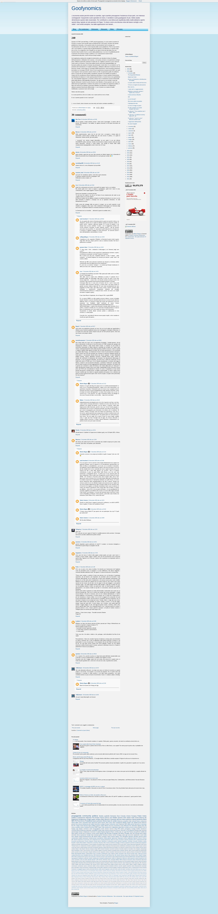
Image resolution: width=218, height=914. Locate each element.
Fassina (86, 841)
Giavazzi (140, 838)
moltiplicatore (86, 832)
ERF (79, 873)
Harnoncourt (80, 875)
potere (73, 851)
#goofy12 (103, 832)
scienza (125, 838)
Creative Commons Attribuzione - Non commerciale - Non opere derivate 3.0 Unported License (135, 237)
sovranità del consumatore (112, 887)
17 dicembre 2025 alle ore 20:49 (92, 400)
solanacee (105, 887)
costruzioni (89, 865)
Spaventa (137, 862)
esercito (120, 865)
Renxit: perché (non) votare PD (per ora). (83, 757)
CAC (142, 870)
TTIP (120, 836)
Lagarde (73, 862)
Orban (140, 876)
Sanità (122, 828)
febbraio (130, 146)
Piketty (110, 855)
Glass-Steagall (143, 873)
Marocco (144, 875)
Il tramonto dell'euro (116, 819)
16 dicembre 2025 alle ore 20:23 (88, 132)
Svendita (121, 848)
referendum (134, 825)
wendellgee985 (79, 163)
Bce (72, 825)
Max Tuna (78, 119)
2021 (128, 157)
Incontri (122, 844)
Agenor (86, 870)
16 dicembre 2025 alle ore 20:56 (88, 152)
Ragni (130, 878)
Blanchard (144, 859)
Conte (109, 853)
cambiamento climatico (85, 845)
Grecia (107, 817)
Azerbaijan (113, 859)
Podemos (116, 862)
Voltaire (84, 881)
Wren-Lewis (102, 881)
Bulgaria (86, 844)
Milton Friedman (102, 876)
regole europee (96, 819)
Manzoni (141, 875)
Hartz (140, 861)
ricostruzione (141, 886)
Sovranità (135, 841)
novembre (131, 126)
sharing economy (94, 887)
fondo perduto (82, 884)
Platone (112, 862)
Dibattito (125, 822)
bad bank (123, 881)
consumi (103, 856)
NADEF (121, 876)
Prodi (113, 855)
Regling (140, 878)
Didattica (95, 844)
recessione (130, 835)
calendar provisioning (140, 881)
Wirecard (98, 881)
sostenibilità (94, 830)
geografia (114, 850)
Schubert (102, 848)
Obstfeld (133, 876)
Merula (84, 876)
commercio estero (87, 828)
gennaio (130, 148)
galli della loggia (89, 884)
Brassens (133, 870)
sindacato (126, 839)
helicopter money (78, 867)
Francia (102, 817)
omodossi (119, 867)
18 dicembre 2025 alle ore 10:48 (96, 460)
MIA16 (95, 836)
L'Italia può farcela (142, 853)
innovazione (85, 867)
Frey (124, 873)
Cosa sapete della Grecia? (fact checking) (90, 744)
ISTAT (118, 844)
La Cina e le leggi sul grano (134, 105)
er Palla (103, 845)
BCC (140, 851)
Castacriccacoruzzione (110, 830)
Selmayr (99, 879)
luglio (129, 135)
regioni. (130, 886)
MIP (72, 839)
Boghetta (79, 853)
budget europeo (114, 864)
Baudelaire (138, 859)
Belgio (73, 853)
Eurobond (103, 873)
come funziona (86, 850)
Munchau (91, 855)
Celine (91, 872)
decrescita (137, 824)
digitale (100, 850)
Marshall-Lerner (79, 855)
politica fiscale (78, 833)
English (129, 822)
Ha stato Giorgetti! (132, 123)
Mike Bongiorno (95, 876)
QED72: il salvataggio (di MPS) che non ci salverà (92, 786)
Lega (77, 828)
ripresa (134, 819)
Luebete (78, 621)
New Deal (125, 876)
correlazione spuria (82, 865)
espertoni (129, 865)
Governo (144, 838)
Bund (140, 870)
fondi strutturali (95, 835)
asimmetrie (85, 822)
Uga (140, 830)
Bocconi (75, 844)
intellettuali (122, 845)
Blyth (119, 870)
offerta (105, 838)
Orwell (143, 876)
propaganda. (116, 886)
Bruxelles (109, 833)
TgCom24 (135, 879)
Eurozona (91, 827)
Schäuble (107, 848)
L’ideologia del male (133, 103)
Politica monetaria (102, 836)
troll (145, 858)
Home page (96, 727)
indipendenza (143, 856)
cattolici (131, 864)
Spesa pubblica (92, 825)
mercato (107, 828)
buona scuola (122, 864)
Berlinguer (114, 870)
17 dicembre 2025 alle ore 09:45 (93, 340)
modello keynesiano (83, 838)
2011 (128, 178)
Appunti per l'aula (132, 77)
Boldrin (83, 853)
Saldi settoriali (132, 821)
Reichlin (120, 862)
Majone (83, 848)
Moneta (137, 830)
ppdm (105, 886)
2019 (128, 161)
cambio (127, 864)
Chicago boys (105, 872)
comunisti (98, 856)
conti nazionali (108, 856)
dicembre (130, 73)
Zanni (109, 881)
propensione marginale (124, 886)
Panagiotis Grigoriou (100, 862)
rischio (145, 886)
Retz (143, 878)
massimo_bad (79, 172)
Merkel (122, 833)
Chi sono (120, 29)
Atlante (105, 847)
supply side (124, 887)
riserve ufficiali (135, 845)
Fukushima (127, 873)
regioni (86, 851)
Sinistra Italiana (115, 836)
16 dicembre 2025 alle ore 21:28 (92, 163)
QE (145, 825)
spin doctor (77, 847)
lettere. (116, 884)
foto (130, 825)
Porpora (105, 878)
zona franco (135, 869)
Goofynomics (86, 8)
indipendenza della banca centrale (120, 827)
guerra (99, 822)
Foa (123, 861)
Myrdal (118, 876)
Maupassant (76, 876)
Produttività (88, 821)
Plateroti (101, 878)
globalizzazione (138, 822)
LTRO (110, 875)
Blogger (116, 903)
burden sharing (132, 881)
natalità (94, 858)
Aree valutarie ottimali (77, 836)
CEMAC (144, 870)
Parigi (96, 848)
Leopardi (74, 855)
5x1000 (81, 870)
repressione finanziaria (117, 838)
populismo (127, 842)
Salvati (89, 879)
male (130, 884)
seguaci (84, 869)
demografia (125, 836)
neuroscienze (143, 884)
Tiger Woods (143, 879)
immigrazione (82, 819)
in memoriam (143, 824)
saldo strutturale (80, 887)
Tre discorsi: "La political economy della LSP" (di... (136, 115)
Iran (107, 875)
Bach (108, 847)
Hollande (115, 844)
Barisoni (97, 870)
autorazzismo (108, 827)
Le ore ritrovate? (132, 99)
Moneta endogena (90, 848)
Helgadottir (85, 875)
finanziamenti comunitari (140, 865)
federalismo (107, 839)
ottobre (130, 128)
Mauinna (78, 439)
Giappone (91, 841)
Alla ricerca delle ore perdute (135, 101)
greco (73, 867)
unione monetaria (85, 827)
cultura (113, 856)
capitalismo (94, 845)
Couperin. (126, 872)
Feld (112, 861)
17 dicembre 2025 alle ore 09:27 (87, 326)
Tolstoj (73, 864)
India (97, 875)
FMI (119, 833)
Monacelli (86, 862)
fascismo (111, 825)
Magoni (133, 875)
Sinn (105, 879)
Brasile (77, 861)
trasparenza (141, 858)
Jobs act (121, 832)
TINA (126, 879)
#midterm (140, 827)
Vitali (82, 881)
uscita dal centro (114, 869)
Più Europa (95, 817)
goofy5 (104, 884)
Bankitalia (144, 851)
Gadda (106, 844)
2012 (128, 176)
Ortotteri (114, 817)
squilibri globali (83, 847)
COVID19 (74, 830)
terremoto (92, 869)
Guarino (136, 861)
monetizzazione (92, 838)
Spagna (81, 828)
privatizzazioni (138, 842)
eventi (102, 828)
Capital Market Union (91, 853)
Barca (134, 859)
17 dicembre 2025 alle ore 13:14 (98, 451)
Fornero (117, 873)
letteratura (105, 835)
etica (124, 856)
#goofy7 (94, 859)
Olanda (75, 839)
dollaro (144, 833)
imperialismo (108, 884)
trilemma (135, 887)
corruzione (143, 830)
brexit (89, 822)
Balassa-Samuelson (128, 859)
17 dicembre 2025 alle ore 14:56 (89, 542)
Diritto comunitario (119, 853)
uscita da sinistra (133, 827)
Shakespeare (128, 862)
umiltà (100, 869)
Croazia (90, 844)
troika (115, 828)
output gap (124, 835)
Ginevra (138, 873)
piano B (118, 839)
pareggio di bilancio (120, 842)
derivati (107, 865)
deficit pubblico (83, 842)
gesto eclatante (120, 850)
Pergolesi (87, 878)
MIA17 (125, 844)
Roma (145, 844)
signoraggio (100, 887)
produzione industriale (85, 830)
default (116, 856)
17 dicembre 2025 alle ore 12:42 (95, 247)
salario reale (130, 817)
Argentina (100, 847)
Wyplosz (106, 881)
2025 (128, 71)
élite (78, 889)
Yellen (75, 856)
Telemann (144, 862)
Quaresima (121, 878)
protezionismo (135, 867)
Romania (81, 879)
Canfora (85, 872)
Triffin (76, 881)
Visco (134, 848)
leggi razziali (97, 867)
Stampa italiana (124, 855)
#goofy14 (108, 832)
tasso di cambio (112, 821)
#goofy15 (144, 869)
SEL (116, 855)
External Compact (124, 847)
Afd (72, 844)
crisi (111, 817)
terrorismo (124, 851)
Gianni (144, 847)
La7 (112, 875)
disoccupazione (127, 819)
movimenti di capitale (95, 832)
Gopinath (73, 875)
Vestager (144, 855)
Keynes (103, 822)
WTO (73, 856)
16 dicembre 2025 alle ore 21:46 (91, 172)
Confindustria (104, 853)
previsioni (132, 842)
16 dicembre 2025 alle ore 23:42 (86, 185)
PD (76, 821)
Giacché (129, 853)
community (79, 109)
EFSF (77, 873)
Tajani (129, 879)
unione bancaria (84, 825)
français (81, 832)
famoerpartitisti (129, 856)
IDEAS (92, 875)
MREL (131, 875)
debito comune (96, 865)
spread (137, 858)
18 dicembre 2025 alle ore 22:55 (98, 683)
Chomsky (110, 872)
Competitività (119, 822)
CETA (134, 839)
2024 (128, 150)
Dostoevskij (104, 861)
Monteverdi (111, 876)
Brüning (136, 870)
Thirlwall (73, 845)
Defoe (141, 872)
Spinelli (118, 855)
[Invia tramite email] (97, 108)
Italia (102, 819)
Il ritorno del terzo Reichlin (134, 94)
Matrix (73, 876)
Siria (107, 879)
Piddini (139, 816)
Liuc (77, 185)
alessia (77, 152)
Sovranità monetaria (114, 848)
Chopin (113, 872)
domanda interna (76, 835)
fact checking (101, 839)
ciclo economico (92, 856)
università (90, 847)
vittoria (142, 887)
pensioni (99, 821)
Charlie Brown (99, 872)
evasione (77, 884)
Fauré (106, 873)
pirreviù (73, 824)
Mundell (90, 862)
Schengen (130, 841)
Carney (88, 872)
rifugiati (90, 851)
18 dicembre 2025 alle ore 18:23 (96, 500)
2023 (128, 153)
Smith (133, 862)
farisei (133, 865)
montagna (119, 835)
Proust (108, 878)
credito (77, 842)
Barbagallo (93, 870)
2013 (128, 174)
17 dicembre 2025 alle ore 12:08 (88, 439)
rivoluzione (74, 869)
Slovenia (114, 879)
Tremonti (73, 881)
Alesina (100, 859)
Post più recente (76, 727)
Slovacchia (110, 879)
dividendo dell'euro (113, 865)
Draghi (89, 819)
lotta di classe (106, 842)
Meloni (128, 844)
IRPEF (95, 875)
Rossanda (86, 879)
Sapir (124, 862)
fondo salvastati (136, 856)
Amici (109, 859)
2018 (128, 163)
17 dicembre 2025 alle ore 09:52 (96, 219)
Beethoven (109, 870)
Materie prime (141, 825)
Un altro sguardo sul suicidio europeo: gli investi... (135, 108)
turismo (96, 869)
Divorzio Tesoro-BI (120, 830)
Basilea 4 (101, 870)
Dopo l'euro (99, 861)
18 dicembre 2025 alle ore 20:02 (98, 509)
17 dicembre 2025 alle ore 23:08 (88, 621)
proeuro (112, 886)
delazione (102, 865)
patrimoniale (143, 850)
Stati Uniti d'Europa (134, 833)
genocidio (95, 884)
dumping (121, 856)
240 (129, 97)
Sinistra (101, 816)
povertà (76, 851)
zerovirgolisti (95, 847)
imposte (126, 850)
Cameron (78, 872)
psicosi (141, 867)
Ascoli (89, 870)
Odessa (137, 876)
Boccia (122, 870)
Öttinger (82, 761)
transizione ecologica (100, 824)
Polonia (131, 832)
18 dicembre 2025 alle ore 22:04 (91, 668)
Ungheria (126, 848)
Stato (129, 855)
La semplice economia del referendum (89, 769)
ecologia (133, 828)
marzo (130, 143)
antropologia (143, 848)
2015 (128, 170)
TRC (140, 862)
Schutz (96, 879)
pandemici (112, 842)
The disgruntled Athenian (134, 75)
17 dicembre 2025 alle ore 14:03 (90, 271)
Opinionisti (98, 855)
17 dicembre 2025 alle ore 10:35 (96, 237)
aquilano (78, 653)
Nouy (128, 876)
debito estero (78, 822)
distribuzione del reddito (88, 824)
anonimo (78, 542)
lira (115, 839)
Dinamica (93, 861)
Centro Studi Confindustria (85, 861)
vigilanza (129, 851)
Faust (109, 873)
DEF (145, 839)
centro (81, 850)
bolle (109, 864)
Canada (81, 872)
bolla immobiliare (76, 850)
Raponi (133, 878)
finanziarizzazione (115, 845)
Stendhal (133, 855)
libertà (112, 839)
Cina (77, 824)
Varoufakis (130, 848)
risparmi (122, 839)
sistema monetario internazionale (113, 851)
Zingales (138, 848)
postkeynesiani (107, 858)
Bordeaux (125, 870)
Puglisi (111, 878)
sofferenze (124, 858)
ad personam (86, 839)
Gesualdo (135, 873)
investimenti (117, 825)
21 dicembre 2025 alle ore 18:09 (96, 517)
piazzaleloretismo (100, 886)
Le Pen (127, 830)
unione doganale (106, 869)
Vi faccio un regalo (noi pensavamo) (137, 84)
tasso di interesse (86, 833)
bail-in (141, 833)
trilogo (139, 887)
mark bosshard (84, 219)
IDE (92, 836)
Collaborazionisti (140, 839)
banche (98, 825)
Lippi (128, 875)
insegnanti (91, 867)
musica (94, 821)
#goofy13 (135, 838)
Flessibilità (99, 844)
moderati (133, 884)
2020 (128, 159)
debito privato (130, 824)
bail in (83, 856)
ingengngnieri (75, 858)
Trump (121, 825)
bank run (78, 845)
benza (86, 856)
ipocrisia (112, 884)
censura (80, 824)
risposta (144, 867)
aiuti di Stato (100, 864)
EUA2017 (86, 873)
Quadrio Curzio (116, 878)
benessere (127, 881)
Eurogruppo (115, 833)
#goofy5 (131, 839)
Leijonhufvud (124, 875)
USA (124, 817)
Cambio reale (101, 830)
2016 (128, 168)
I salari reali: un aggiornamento (135, 89)
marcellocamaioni (80, 340)
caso (145, 881)
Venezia (95, 864)
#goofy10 (140, 869)
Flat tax (141, 847)
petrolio (109, 838)
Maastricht (132, 830)
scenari (141, 845)
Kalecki (144, 861)
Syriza (136, 855)
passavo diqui (83, 247)
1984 (97, 859)
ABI (84, 870)
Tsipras (99, 827)
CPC (75, 872)
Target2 (140, 855)
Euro (118, 816)
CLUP (73, 872)
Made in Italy (79, 848)
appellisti (114, 881)
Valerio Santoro (84, 500)
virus (131, 869)
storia (117, 824)
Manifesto (81, 862)
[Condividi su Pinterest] (103, 108)
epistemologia (75, 832)
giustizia (141, 836)
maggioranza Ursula (125, 884)
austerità (106, 816)
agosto (130, 133)
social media (143, 835)
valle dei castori (121, 869)
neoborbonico (128, 845)
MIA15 (77, 862)
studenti (119, 887)
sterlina (88, 869)
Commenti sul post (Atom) (83, 730)
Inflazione (89, 817)
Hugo (136, 853)
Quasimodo (126, 878)
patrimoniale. (125, 867)
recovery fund (82, 851)
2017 (128, 165)
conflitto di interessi (141, 864)
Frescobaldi (127, 861)
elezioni (120, 817)
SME (99, 848)
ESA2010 (82, 873)
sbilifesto (95, 851)
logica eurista (132, 850)
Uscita (137, 817)
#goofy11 (144, 842)
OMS (95, 855)
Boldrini (73, 861)
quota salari (112, 822)
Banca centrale (115, 832)
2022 (128, 155)
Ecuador (95, 873)
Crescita (123, 816)
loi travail (110, 867)
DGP (132, 872)
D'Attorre (113, 853)
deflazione (126, 825)
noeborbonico (85, 886)
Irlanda (95, 841)
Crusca (129, 872)
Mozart (115, 876)
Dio (74, 873)
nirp (81, 886)
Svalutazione (81, 817)
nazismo (111, 828)
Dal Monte (135, 872)
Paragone (107, 862)
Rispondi (78, 127)
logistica (119, 884)
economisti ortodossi (107, 850)
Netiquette (137, 844)
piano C (130, 867)
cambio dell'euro (104, 825)
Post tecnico (81, 821)
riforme (105, 821)
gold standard (100, 884)
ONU (130, 876)
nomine (89, 886)
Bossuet (129, 870)
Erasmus (99, 873)
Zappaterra (78, 553)
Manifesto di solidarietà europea (109, 841)
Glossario (104, 29)
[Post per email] (94, 107)
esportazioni (83, 835)
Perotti (106, 855)
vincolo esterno (95, 833)
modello (90, 858)
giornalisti (136, 836)
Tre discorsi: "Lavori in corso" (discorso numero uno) (135, 119)
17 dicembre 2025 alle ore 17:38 (90, 553)
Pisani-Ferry (97, 878)
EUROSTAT (91, 873)
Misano (107, 876)
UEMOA (79, 881)
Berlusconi (111, 847)
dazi (132, 822)
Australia (137, 851)
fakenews (130, 836)
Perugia (90, 878)
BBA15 (117, 859)
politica (83, 109)
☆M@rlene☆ (79, 668)
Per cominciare (84, 29)
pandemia (140, 819)
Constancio (121, 872)
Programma (80, 839)
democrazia (94, 822)
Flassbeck (120, 861)
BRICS (121, 859)
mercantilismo (136, 832)
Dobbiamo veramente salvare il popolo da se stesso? (135, 92)
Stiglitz (118, 879)
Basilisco (105, 870)
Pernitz (77, 430)
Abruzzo (106, 819)
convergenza (127, 828)
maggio (130, 139)
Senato (138, 821)
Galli (125, 853)
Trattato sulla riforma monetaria (82, 864)
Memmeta (133, 844)
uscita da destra (83, 859)
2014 (128, 172)
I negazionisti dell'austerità (134, 121)
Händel (88, 875)
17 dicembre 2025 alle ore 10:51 (88, 430)
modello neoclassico (141, 828)
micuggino (114, 867)
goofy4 (100, 835)
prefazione (108, 886)
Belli (76, 853)
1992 (105, 833)
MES (73, 821)
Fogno (103, 844)
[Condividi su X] (100, 108)
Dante (138, 872)
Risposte (79, 216)
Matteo (81, 400)
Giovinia (111, 844)
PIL (75, 825)
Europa (107, 824)
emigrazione (95, 839)
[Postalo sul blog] (98, 108)
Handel (132, 853)
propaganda (76, 816)
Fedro (77, 567)
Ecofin (108, 861)
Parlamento (121, 824)
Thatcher (139, 879)
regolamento (137, 835)
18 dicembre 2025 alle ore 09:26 (88, 653)
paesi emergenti (100, 858)
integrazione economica (92, 842)
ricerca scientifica (76, 827)
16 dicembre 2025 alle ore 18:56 (89, 119)
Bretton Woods (80, 844)
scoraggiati (79, 869)
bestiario (105, 864)
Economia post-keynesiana (78, 841)
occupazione (94, 886)
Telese (131, 879)
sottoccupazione (131, 858)
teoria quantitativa (130, 887)
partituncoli (137, 850)
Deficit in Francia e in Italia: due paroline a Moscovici (93, 795)
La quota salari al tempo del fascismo (137, 82)
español (124, 865)
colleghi (135, 864)
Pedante (83, 878)
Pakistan (73, 878)
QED (126, 824)
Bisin (117, 870)
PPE (145, 876)
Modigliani (86, 855)
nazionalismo (100, 838)
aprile (129, 141)
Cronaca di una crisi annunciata (80, 752)
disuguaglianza (96, 828)
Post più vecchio (115, 727)
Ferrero (130, 847)
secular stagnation (101, 851)
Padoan (103, 855)
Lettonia (73, 848)
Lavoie (120, 875)
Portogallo (126, 833)
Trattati (78, 825)
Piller (94, 878)
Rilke (145, 878)
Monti (144, 819)
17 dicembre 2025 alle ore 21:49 (87, 567)
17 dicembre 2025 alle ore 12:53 (89, 529)
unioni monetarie (76, 859)
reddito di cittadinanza (117, 858)
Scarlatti (92, 879)
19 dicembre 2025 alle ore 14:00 (91, 694)
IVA (142, 861)
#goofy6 (102, 833)
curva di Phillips (94, 850)
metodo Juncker (112, 835)
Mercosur (81, 876)
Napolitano (124, 841)
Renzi (107, 822)
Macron (99, 841)
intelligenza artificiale (83, 858)
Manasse (137, 875)
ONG (94, 862)
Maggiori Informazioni (131, 1)
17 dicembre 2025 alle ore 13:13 (98, 383)
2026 (128, 69)
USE (91, 864)
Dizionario (94, 29)
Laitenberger (115, 875)
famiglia (89, 835)
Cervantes (95, 872)
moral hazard (138, 884)
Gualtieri (132, 861)
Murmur (78, 132)
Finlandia (115, 861)
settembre (131, 130)
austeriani (79, 856)
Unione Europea (131, 816)
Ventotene (140, 841)
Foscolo (121, 873)
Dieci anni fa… (131, 87)
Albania (133, 851)
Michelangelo (89, 876)
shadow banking (87, 887)
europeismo (108, 845)
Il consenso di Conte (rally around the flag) (90, 803)
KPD (119, 828)
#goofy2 (73, 870)
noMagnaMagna (84, 237)
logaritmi (105, 867)
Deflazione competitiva (123, 821)
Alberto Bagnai (84, 383)
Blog (74, 29)
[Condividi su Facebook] (102, 108)
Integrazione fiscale (103, 875)
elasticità (99, 845)
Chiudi (140, 1)
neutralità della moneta (76, 886)
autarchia (118, 881)
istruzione (101, 842)
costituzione (112, 824)
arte (91, 839)
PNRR (96, 827)
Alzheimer (105, 859)
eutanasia (73, 884)
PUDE (142, 844)
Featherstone (113, 873)
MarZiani (120, 841)
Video (112, 29)
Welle (92, 881)
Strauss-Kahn (122, 879)
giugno (130, 137)
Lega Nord (126, 832)
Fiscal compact (136, 847)
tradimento (130, 838)
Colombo (117, 872)
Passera (79, 878)
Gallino (131, 873)
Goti (76, 875)
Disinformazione (87, 836)
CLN (119, 847)
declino (78, 830)
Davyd (77, 326)
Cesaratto (98, 853)
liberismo (144, 822)
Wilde (95, 881)
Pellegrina (78, 529)
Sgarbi (102, 879)
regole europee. (135, 886)
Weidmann (89, 881)
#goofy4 (90, 859)
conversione (74, 865)
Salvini (109, 836)
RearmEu (137, 878)
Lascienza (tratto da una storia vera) (89, 778)
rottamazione (74, 887)
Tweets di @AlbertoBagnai (131, 56)
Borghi (116, 847)
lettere (101, 867)
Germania (113, 816)
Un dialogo (75, 739)
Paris (76, 878)
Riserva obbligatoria (75, 879)
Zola (112, 881)
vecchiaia (128, 869)
